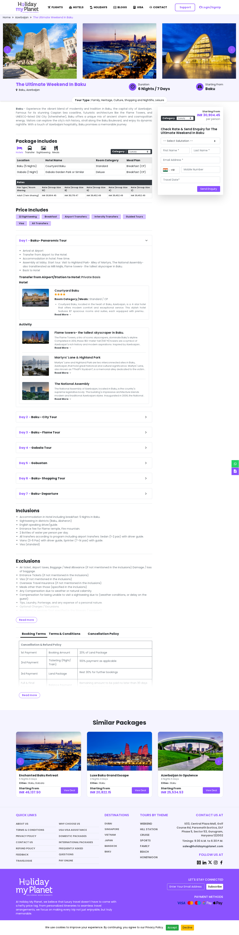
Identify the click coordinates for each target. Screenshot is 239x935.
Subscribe (215, 886)
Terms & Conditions (30, 830)
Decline (187, 927)
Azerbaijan (22, 17)
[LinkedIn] (204, 862)
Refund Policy (25, 848)
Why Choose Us (69, 824)
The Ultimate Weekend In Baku (53, 17)
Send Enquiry (208, 189)
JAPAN (109, 840)
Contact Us (24, 842)
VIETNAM (110, 835)
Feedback (22, 854)
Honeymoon (149, 857)
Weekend (146, 824)
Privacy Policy (26, 836)
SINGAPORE (112, 829)
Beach (144, 852)
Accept (172, 927)
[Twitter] (210, 862)
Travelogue (24, 861)
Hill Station (149, 829)
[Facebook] (221, 862)
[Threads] (199, 862)
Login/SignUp (211, 7)
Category (118, 151)
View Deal (69, 790)
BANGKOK (111, 846)
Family (144, 846)
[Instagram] (216, 862)
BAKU (108, 851)
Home (7, 17)
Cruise (144, 835)
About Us (22, 824)
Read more (26, 620)
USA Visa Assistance (73, 830)
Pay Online (66, 860)
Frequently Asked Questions (71, 851)
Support (185, 7)
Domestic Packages (73, 836)
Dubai (108, 823)
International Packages (76, 842)
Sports (145, 840)
